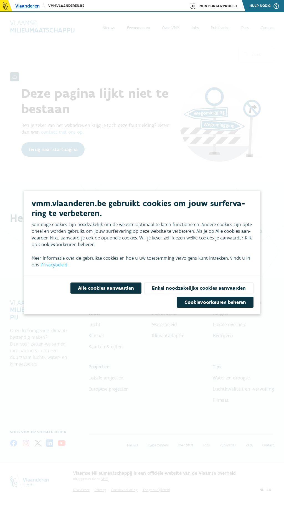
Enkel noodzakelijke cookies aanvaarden (199, 288)
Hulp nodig (260, 6)
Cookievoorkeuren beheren (215, 302)
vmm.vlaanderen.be (66, 5)
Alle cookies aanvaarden (106, 288)
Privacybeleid (53, 265)
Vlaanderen (27, 6)
